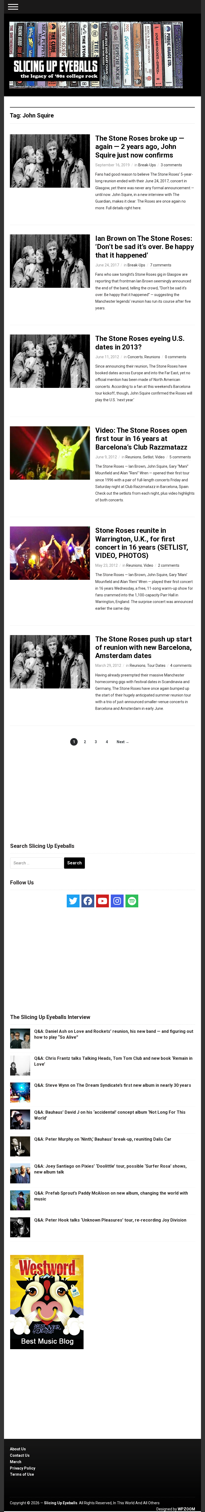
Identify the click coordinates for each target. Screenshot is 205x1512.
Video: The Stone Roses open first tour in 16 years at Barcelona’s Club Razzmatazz (141, 438)
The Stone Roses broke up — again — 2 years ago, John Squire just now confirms (139, 146)
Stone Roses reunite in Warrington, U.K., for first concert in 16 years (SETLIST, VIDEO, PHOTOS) (141, 543)
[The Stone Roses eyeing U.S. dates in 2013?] (50, 361)
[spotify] (131, 901)
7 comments (160, 265)
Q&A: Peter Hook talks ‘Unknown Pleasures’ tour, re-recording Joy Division (110, 1220)
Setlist (148, 457)
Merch (15, 1462)
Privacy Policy (22, 1468)
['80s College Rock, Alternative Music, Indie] (96, 55)
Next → (123, 742)
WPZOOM (186, 1509)
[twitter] (73, 901)
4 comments (181, 665)
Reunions (152, 357)
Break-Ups (147, 165)
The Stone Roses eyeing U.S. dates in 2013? (139, 342)
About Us (18, 1449)
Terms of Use (22, 1474)
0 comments (175, 357)
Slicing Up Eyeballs (60, 1503)
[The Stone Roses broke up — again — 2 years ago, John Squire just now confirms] (50, 161)
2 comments (168, 565)
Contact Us (20, 1455)
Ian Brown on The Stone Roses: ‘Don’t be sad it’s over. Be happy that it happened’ (144, 246)
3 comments (171, 165)
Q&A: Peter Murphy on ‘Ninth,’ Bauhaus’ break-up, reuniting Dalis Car (102, 1139)
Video (160, 457)
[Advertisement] (102, 788)
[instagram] (117, 901)
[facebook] (87, 901)
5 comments (180, 457)
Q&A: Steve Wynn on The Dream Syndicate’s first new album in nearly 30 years (112, 1085)
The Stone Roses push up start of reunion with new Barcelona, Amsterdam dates (143, 647)
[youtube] (102, 901)
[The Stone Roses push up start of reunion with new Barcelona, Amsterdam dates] (50, 661)
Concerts (135, 357)
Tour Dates (156, 665)
